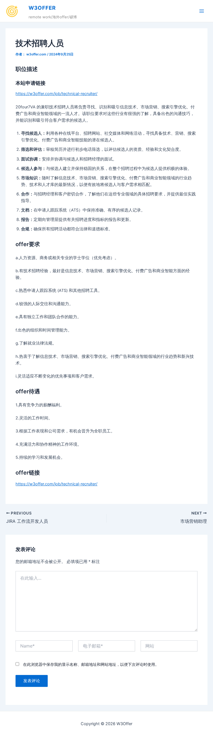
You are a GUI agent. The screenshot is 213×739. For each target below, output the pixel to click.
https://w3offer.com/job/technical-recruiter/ (56, 93)
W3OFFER (42, 8)
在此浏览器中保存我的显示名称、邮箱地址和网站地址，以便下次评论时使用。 (91, 664)
